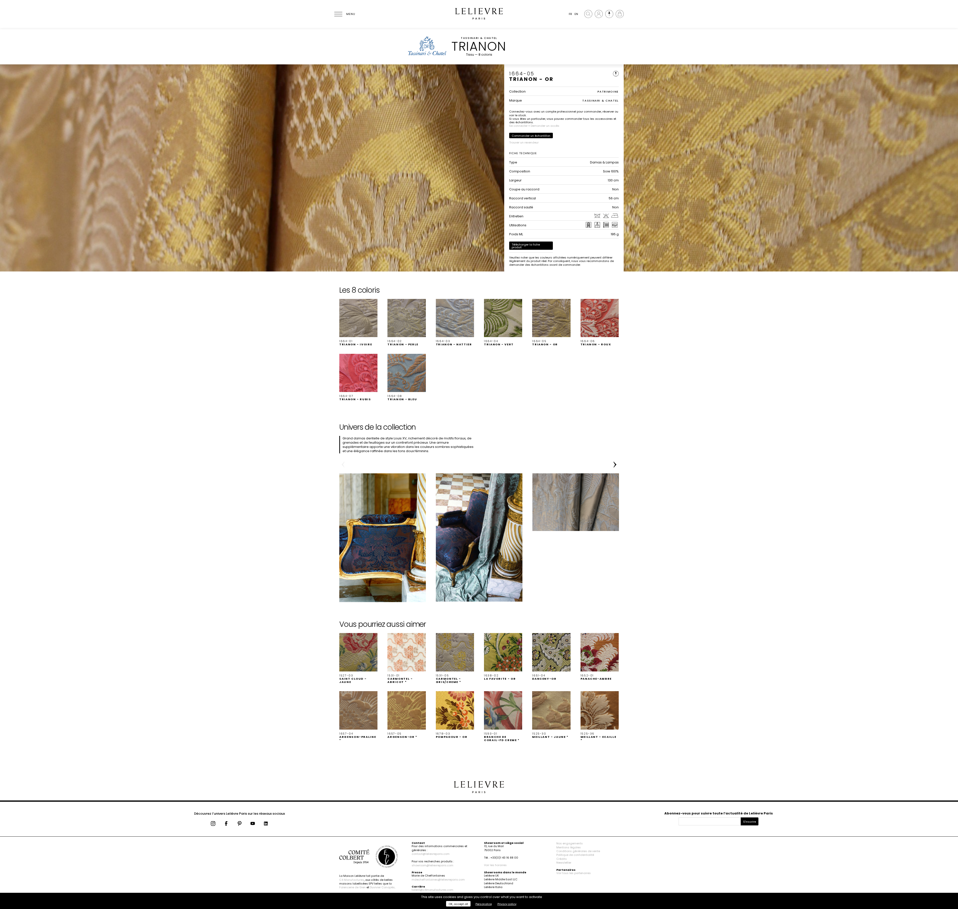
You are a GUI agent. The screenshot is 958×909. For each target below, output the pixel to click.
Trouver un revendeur (524, 142)
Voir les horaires (495, 865)
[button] (358, 322)
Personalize (484, 904)
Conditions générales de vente (578, 851)
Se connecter (518, 126)
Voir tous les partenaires (573, 873)
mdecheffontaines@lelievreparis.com (438, 880)
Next (615, 464)
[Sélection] (609, 14)
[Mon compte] (599, 14)
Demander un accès (545, 126)
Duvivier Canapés (382, 887)
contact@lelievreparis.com (431, 854)
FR (570, 14)
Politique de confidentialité (575, 855)
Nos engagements (569, 843)
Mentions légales (568, 847)
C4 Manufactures (351, 880)
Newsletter (563, 863)
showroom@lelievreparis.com (432, 865)
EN (576, 14)
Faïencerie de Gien (352, 887)
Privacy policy (506, 904)
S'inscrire (749, 822)
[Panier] (620, 14)
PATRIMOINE (608, 92)
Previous (343, 464)
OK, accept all (458, 904)
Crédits (561, 859)
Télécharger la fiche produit (526, 246)
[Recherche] (588, 14)
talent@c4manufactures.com (432, 890)
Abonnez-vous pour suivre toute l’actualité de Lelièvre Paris (718, 813)
